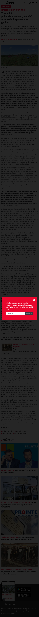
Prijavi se (29, 313)
